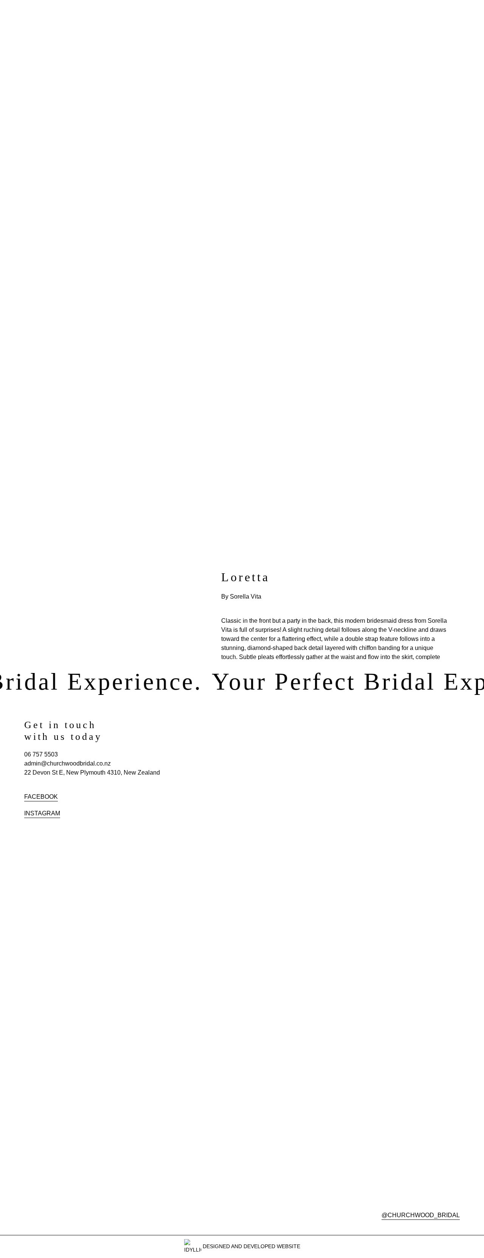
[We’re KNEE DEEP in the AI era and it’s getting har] (419, 990)
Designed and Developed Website (250, 1246)
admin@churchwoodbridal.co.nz (67, 763)
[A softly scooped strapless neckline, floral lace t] (249, 831)
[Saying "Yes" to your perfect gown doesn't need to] (334, 854)
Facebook (41, 796)
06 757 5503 (41, 754)
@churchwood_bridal (421, 1215)
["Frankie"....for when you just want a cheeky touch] (419, 755)
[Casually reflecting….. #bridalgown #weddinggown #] (334, 746)
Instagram (42, 813)
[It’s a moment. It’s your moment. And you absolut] (249, 751)
